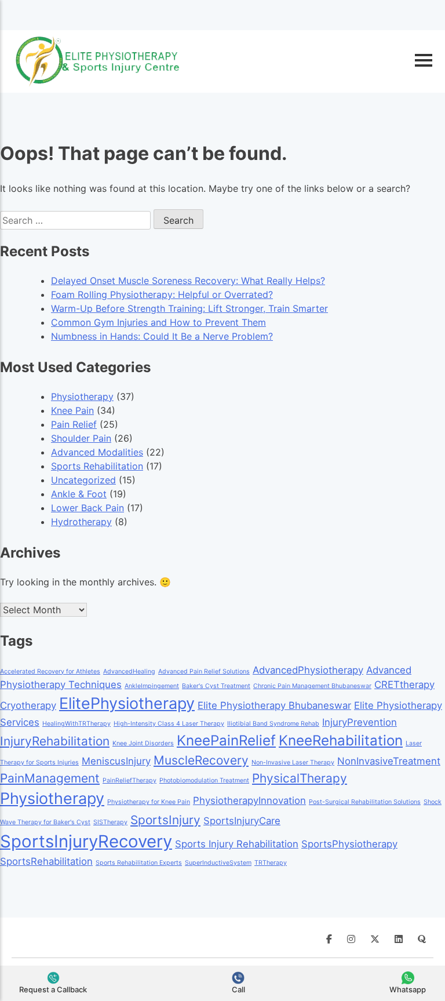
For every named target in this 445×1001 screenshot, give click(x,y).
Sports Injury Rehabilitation (236, 844)
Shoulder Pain (81, 438)
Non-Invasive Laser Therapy (292, 762)
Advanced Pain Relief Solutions (204, 671)
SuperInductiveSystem (218, 863)
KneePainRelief (226, 740)
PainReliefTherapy (129, 780)
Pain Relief (74, 424)
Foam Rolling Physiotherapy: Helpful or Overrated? (162, 294)
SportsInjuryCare (241, 821)
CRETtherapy (404, 684)
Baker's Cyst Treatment (216, 686)
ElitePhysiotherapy (127, 703)
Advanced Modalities (97, 452)
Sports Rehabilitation (97, 466)
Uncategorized (83, 480)
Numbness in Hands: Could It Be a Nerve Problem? (162, 336)
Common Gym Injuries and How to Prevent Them (158, 322)
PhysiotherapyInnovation (249, 800)
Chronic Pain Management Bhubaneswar (312, 686)
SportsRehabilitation (46, 861)
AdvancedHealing (129, 671)
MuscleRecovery (201, 760)
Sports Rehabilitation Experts (139, 863)
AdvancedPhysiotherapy (308, 670)
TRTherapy (270, 863)
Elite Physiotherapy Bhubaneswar (274, 705)
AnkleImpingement (152, 686)
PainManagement (50, 778)
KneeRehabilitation (341, 740)
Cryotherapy (28, 705)
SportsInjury (165, 820)
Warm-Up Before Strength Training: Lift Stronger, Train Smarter (189, 308)
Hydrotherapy (81, 521)
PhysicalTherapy (299, 778)
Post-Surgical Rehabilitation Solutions (365, 802)
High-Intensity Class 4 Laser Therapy (169, 723)
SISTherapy (110, 822)
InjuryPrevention (359, 722)
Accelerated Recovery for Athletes (50, 671)
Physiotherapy (82, 396)
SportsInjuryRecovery (86, 841)
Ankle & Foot (79, 494)
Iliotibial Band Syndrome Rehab (273, 723)
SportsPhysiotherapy (349, 844)
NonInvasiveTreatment (388, 761)
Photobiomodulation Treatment (204, 780)
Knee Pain (72, 410)
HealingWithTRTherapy (76, 723)
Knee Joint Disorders (143, 743)
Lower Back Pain (87, 508)
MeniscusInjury (116, 761)
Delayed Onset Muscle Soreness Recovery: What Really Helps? (188, 280)
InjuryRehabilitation (55, 741)
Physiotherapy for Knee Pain (148, 802)
